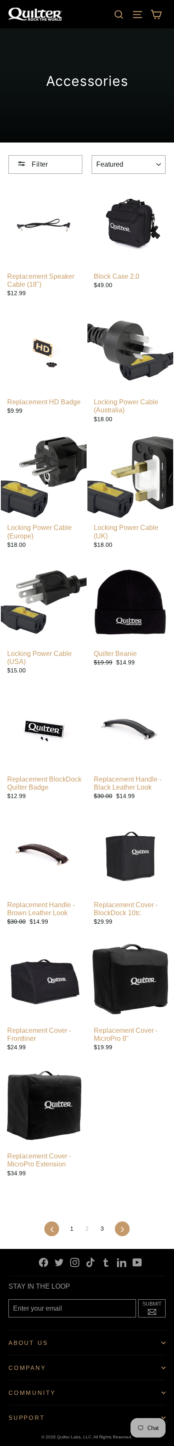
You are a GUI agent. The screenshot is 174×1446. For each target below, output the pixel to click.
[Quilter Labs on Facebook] (43, 1262)
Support (26, 1417)
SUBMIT (154, 1307)
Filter (39, 164)
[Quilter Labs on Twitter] (59, 1262)
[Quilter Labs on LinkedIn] (121, 1262)
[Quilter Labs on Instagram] (74, 1262)
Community (32, 1392)
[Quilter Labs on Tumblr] (106, 1262)
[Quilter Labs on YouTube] (137, 1262)
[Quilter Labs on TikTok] (90, 1262)
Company (27, 1367)
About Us (28, 1342)
